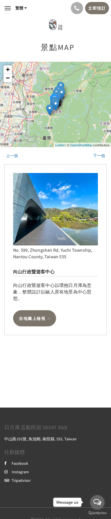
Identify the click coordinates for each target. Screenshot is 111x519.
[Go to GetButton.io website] (97, 513)
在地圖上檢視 (32, 318)
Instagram (20, 471)
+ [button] (8, 69)
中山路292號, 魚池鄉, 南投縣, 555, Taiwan (40, 438)
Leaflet (60, 145)
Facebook (20, 463)
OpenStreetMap (81, 145)
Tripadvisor (21, 480)
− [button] (8, 78)
